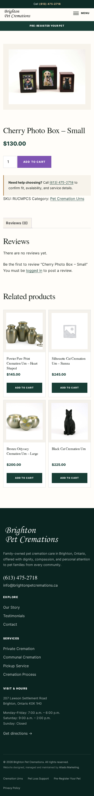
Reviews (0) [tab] (17, 223)
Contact (10, 624)
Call (47, 4)
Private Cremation (23, 128)
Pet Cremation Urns (67, 198)
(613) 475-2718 (61, 182)
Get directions (17, 733)
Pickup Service (20, 119)
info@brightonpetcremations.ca (30, 585)
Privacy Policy (11, 788)
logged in (34, 270)
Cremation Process (24, 110)
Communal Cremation (26, 137)
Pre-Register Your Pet (47, 25)
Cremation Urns (13, 778)
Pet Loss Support (38, 778)
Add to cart (34, 161)
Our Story (17, 66)
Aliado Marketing (69, 767)
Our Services (19, 101)
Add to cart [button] (24, 387)
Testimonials (19, 75)
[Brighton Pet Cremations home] (17, 13)
